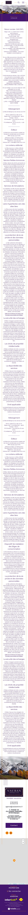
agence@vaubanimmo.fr (14, 807)
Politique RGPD (11, 906)
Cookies (17, 906)
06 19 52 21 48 (14, 803)
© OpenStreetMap (21, 883)
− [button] (23, 843)
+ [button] (23, 840)
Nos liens (20, 905)
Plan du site (10, 904)
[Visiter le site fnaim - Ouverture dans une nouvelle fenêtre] (21, 899)
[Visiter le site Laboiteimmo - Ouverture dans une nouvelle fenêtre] (14, 910)
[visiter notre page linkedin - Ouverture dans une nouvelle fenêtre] (10, 833)
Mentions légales (9, 905)
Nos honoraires (17, 904)
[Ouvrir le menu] (23, 2)
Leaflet (10, 883)
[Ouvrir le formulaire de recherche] (19, 2)
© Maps (14, 883)
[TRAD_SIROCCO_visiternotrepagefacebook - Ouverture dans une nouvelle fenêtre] (7, 833)
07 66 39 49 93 (14, 802)
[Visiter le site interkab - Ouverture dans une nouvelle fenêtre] (11, 900)
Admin (15, 905)
